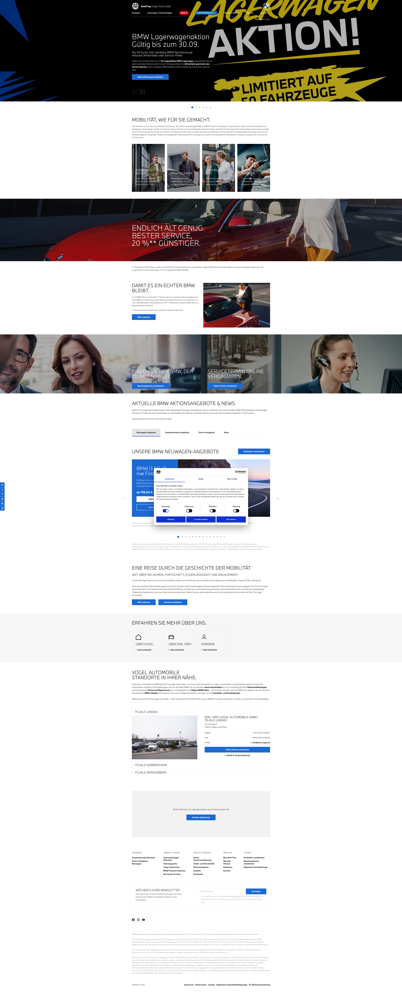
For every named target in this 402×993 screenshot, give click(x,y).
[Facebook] (133, 919)
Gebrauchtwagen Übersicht (171, 858)
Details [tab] (201, 479)
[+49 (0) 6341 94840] (2, 489)
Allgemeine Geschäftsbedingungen (231, 984)
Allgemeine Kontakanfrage (256, 867)
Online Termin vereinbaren (237, 749)
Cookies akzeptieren (201, 817)
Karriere (226, 870)
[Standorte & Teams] (2, 494)
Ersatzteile (198, 874)
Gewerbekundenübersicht (143, 857)
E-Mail (207, 742)
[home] (151, 6)
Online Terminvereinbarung (202, 858)
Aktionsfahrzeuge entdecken (150, 77)
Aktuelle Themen (227, 862)
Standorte (227, 867)
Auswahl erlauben (201, 519)
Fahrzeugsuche (170, 863)
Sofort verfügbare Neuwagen (140, 862)
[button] (136, 12)
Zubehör (197, 870)
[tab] (146, 433)
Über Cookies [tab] (232, 479)
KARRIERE (208, 644)
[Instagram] (138, 919)
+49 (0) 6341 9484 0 (261, 733)
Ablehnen (170, 519)
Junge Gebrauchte (171, 867)
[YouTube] (143, 919)
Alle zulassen (231, 519)
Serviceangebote (201, 867)
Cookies (211, 984)
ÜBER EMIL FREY (180, 644)
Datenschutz (200, 984)
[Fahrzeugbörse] (2, 499)
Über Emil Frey (229, 857)
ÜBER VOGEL (144, 644)
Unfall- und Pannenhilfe (204, 863)
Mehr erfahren (143, 317)
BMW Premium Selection (174, 870)
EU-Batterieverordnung (259, 984)
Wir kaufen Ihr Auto (172, 874)
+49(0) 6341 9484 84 (261, 737)
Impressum (189, 984)
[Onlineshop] (2, 508)
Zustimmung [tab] (169, 479)
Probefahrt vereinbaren (254, 451)
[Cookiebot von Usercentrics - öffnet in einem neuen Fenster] (236, 472)
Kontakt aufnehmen (173, 602)
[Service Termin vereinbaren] (2, 484)
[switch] (189, 510)
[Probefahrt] (2, 503)
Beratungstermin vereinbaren (251, 862)
